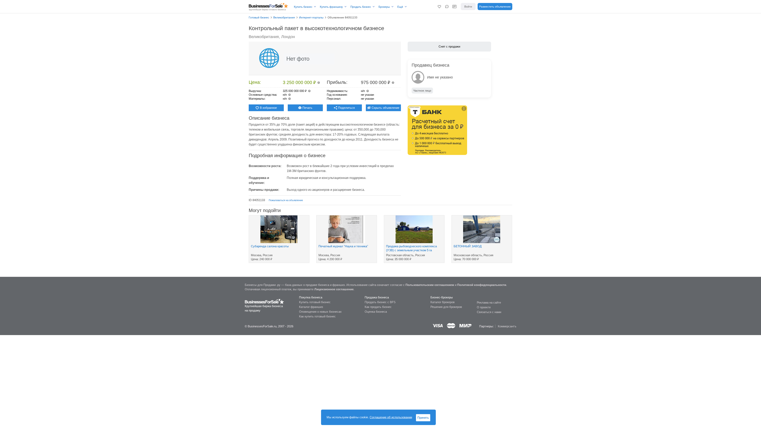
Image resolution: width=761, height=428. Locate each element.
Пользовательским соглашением (429, 285)
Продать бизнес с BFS (380, 302)
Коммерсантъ (507, 326)
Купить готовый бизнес (315, 302)
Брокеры (384, 6)
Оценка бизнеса (376, 311)
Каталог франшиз (311, 307)
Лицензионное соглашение (334, 289)
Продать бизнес (360, 6)
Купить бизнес (303, 6)
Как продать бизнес (378, 307)
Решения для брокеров (446, 307)
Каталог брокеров (442, 302)
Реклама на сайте (489, 302)
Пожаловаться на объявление (286, 200)
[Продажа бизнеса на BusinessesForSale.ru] (264, 301)
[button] (439, 7)
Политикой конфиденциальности (481, 285)
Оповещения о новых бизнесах (320, 311)
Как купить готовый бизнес (317, 316)
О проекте (484, 307)
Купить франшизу (331, 6)
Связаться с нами (489, 312)
